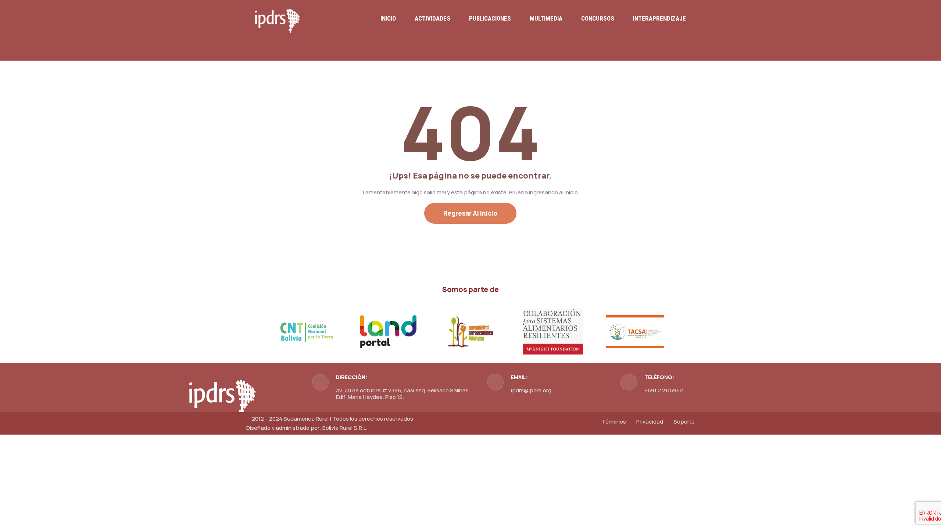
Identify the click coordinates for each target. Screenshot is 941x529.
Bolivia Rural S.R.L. (345, 428)
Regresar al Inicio (470, 213)
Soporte (684, 421)
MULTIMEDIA (546, 18)
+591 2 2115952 (663, 390)
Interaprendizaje (659, 18)
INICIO (388, 18)
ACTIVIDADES (432, 18)
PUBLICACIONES (490, 18)
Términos (614, 421)
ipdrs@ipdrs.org (531, 390)
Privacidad (649, 421)
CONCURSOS (597, 18)
